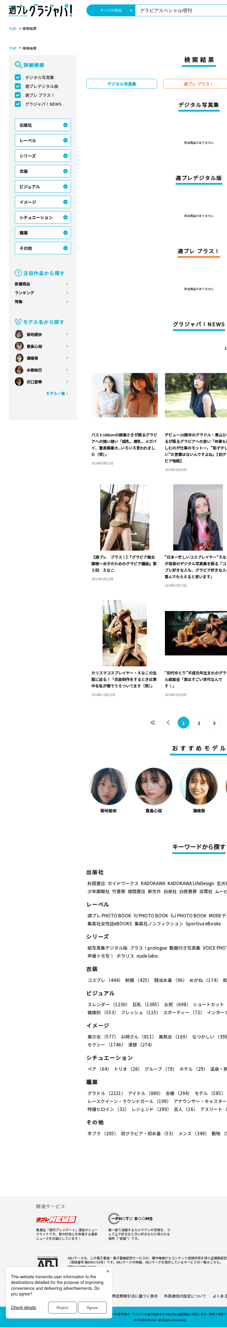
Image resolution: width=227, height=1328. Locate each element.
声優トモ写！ (100, 956)
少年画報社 (98, 891)
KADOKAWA (153, 883)
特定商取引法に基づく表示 (135, 1296)
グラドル (106, 1093)
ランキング (24, 292)
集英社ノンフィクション (158, 923)
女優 (179, 1093)
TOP (13, 28)
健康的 (103, 1012)
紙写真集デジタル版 (107, 948)
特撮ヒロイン (108, 1109)
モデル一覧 (55, 393)
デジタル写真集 (39, 77)
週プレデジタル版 (41, 86)
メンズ (193, 1133)
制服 (138, 980)
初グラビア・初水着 (148, 1133)
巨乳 (147, 1004)
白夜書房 (188, 891)
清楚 (141, 1044)
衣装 (24, 171)
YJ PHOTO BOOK (151, 915)
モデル (210, 1093)
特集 (18, 301)
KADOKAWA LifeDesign (191, 883)
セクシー (106, 1044)
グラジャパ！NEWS (43, 104)
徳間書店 (136, 891)
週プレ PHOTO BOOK (109, 915)
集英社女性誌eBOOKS (109, 923)
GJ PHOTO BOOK (189, 915)
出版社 (26, 125)
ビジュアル (30, 186)
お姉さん (138, 1036)
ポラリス (125, 956)
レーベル (28, 140)
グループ (161, 1069)
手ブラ (103, 1133)
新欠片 (154, 891)
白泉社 (170, 891)
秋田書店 (96, 883)
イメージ (28, 202)
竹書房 (118, 891)
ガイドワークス (123, 883)
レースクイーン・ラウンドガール (129, 1101)
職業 (24, 233)
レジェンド (151, 1109)
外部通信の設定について (185, 1296)
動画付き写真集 (184, 948)
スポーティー (184, 1012)
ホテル (193, 1069)
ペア (99, 1069)
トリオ (128, 1069)
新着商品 (22, 284)
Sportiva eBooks (203, 923)
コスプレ (105, 980)
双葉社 (206, 891)
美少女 (103, 1036)
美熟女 (174, 1036)
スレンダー (108, 1004)
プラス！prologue (148, 948)
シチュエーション (36, 217)
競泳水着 (170, 980)
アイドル (145, 1093)
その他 (26, 248)
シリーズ (28, 156)
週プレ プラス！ (40, 95)
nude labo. (148, 956)
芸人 (186, 1109)
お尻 (177, 1004)
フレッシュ (141, 1012)
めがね (204, 980)
